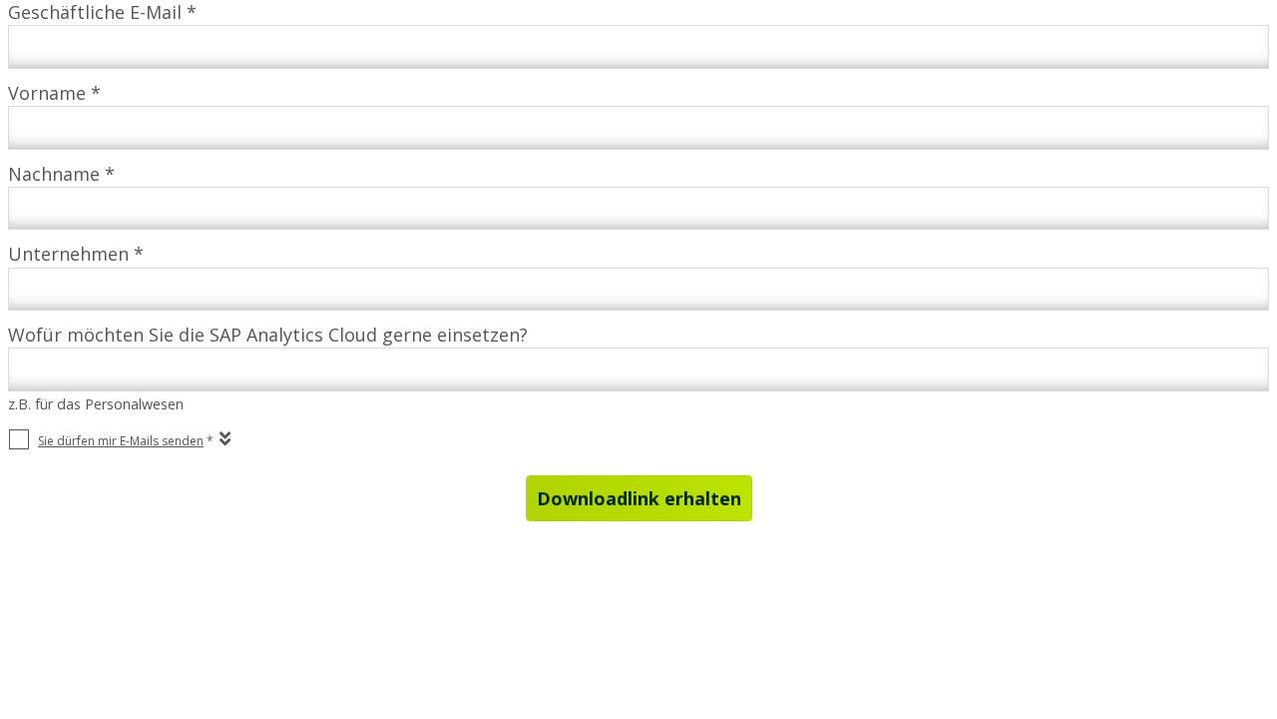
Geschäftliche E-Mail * (102, 12)
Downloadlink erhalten (639, 498)
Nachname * (61, 174)
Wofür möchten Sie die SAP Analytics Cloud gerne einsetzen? (268, 335)
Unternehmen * (76, 254)
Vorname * (54, 93)
